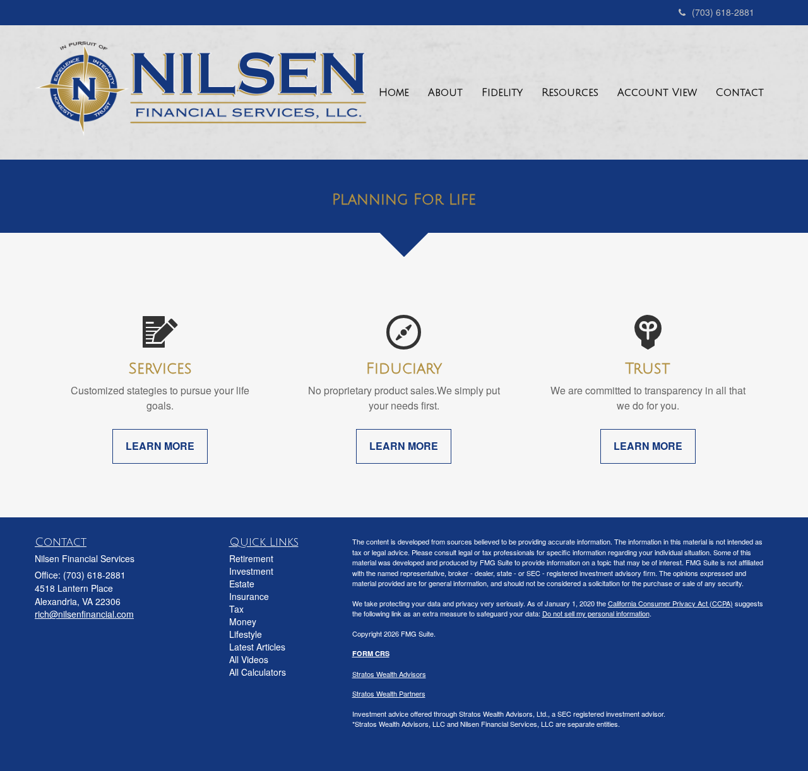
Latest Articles (257, 646)
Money (242, 621)
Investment (251, 571)
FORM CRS (370, 653)
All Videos (248, 659)
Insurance (249, 596)
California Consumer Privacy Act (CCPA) (670, 603)
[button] (445, 92)
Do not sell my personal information (596, 613)
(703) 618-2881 (723, 12)
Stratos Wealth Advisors (389, 674)
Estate (241, 583)
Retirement (251, 558)
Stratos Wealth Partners (388, 693)
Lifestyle (245, 634)
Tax (236, 609)
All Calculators (257, 672)
